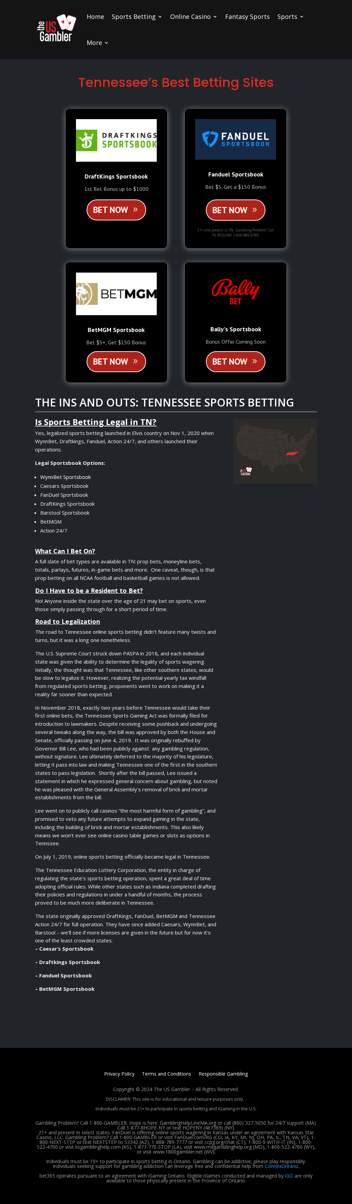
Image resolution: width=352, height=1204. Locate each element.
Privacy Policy (119, 1074)
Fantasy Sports (247, 16)
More (94, 42)
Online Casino (190, 16)
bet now (110, 209)
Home (95, 16)
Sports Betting (134, 16)
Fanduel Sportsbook (235, 174)
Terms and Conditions (166, 1074)
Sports (287, 16)
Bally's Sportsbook (235, 329)
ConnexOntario (281, 1166)
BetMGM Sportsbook (116, 330)
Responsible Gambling (223, 1074)
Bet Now (230, 210)
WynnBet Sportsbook (65, 476)
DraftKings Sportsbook (116, 176)
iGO (289, 1175)
